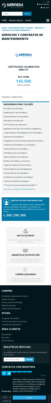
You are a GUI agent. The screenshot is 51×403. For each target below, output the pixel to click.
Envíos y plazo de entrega (12, 302)
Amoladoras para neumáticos (15, 153)
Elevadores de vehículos (13, 108)
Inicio (5, 397)
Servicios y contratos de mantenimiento (19, 189)
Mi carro (46, 7)
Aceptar (29, 397)
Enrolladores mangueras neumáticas (18, 177)
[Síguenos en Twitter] (9, 373)
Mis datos (5, 337)
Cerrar (43, 375)
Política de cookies (10, 401)
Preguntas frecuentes (10, 318)
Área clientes (44, 4)
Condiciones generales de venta (14, 296)
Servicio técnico (8, 340)
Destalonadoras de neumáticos (16, 173)
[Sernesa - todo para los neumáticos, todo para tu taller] (14, 5)
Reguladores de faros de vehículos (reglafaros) (22, 128)
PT (48, 1)
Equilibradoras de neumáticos (15, 112)
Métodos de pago (9, 305)
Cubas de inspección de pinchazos (17, 165)
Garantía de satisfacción (11, 324)
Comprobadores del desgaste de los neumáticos (23, 133)
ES (44, 1)
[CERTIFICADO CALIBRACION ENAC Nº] (23, 61)
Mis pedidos (6, 334)
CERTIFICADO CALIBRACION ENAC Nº (23, 68)
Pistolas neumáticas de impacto (16, 181)
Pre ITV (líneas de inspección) (15, 124)
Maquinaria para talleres (18, 104)
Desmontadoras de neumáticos (16, 116)
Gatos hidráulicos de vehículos (16, 157)
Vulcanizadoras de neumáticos (16, 149)
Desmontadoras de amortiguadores (18, 169)
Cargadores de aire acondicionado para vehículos (23, 141)
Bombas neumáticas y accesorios (17, 161)
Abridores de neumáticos (14, 137)
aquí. (35, 391)
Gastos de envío (8, 299)
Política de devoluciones (11, 308)
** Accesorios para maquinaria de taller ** (20, 185)
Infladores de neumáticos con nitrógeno (19, 145)
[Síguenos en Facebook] (4, 373)
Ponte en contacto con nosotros (14, 321)
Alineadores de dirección (13, 120)
